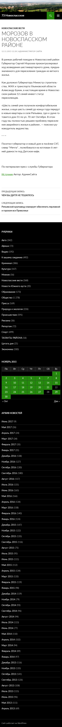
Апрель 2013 (8, 709)
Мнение (6, 275)
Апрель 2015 (8, 571)
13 (39, 383)
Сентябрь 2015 (9, 542)
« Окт (5, 401)
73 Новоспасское (13, 15)
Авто (4, 240)
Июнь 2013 (7, 697)
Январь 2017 (8, 450)
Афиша (5, 246)
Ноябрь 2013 (8, 668)
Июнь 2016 (7, 490)
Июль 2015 (7, 554)
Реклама (6, 321)
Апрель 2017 (8, 433)
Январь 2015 (8, 588)
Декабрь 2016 (9, 456)
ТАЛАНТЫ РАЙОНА (12, 338)
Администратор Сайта (30, 51)
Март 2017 (7, 439)
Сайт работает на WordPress (14, 723)
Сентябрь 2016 (9, 473)
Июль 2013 (7, 691)
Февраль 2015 (9, 582)
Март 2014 (7, 645)
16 (6, 387)
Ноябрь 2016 (8, 462)
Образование (8, 292)
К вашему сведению (12, 258)
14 (48, 383)
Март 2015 (7, 577)
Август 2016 (8, 479)
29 (56, 392)
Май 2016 (7, 496)
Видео (5, 252)
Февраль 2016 (9, 513)
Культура (6, 269)
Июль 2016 (7, 485)
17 (14, 387)
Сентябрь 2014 (9, 611)
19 (31, 387)
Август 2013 (8, 686)
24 (14, 392)
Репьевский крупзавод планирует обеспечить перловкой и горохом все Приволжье (31, 207)
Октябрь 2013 (9, 674)
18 (23, 387)
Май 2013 (7, 703)
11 (23, 383)
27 (39, 392)
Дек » (57, 401)
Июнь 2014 (7, 628)
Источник (7, 174)
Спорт (5, 332)
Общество (7, 298)
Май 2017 (7, 427)
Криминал (7, 263)
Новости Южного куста (14, 286)
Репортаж (7, 326)
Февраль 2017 (9, 445)
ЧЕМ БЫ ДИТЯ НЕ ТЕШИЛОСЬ (18, 194)
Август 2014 (8, 617)
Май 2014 (7, 634)
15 (56, 383)
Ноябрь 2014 (8, 599)
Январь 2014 (8, 657)
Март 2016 (7, 508)
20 (39, 387)
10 (14, 383)
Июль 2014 (7, 622)
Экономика (7, 349)
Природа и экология (12, 309)
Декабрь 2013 (9, 663)
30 (6, 397)
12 (31, 383)
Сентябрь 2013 (9, 680)
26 (31, 392)
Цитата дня (8, 344)
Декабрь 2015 (9, 525)
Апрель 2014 (8, 640)
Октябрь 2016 (9, 467)
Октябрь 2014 (9, 605)
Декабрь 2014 (9, 594)
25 (23, 392)
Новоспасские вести (13, 28)
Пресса (5, 303)
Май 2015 (7, 565)
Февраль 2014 (9, 651)
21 (48, 387)
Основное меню (58, 15)
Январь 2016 (8, 519)
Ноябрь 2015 (8, 531)
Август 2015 (8, 548)
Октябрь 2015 (9, 536)
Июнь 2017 (7, 422)
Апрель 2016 (8, 502)
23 (6, 392)
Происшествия (9, 315)
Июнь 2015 (7, 559)
